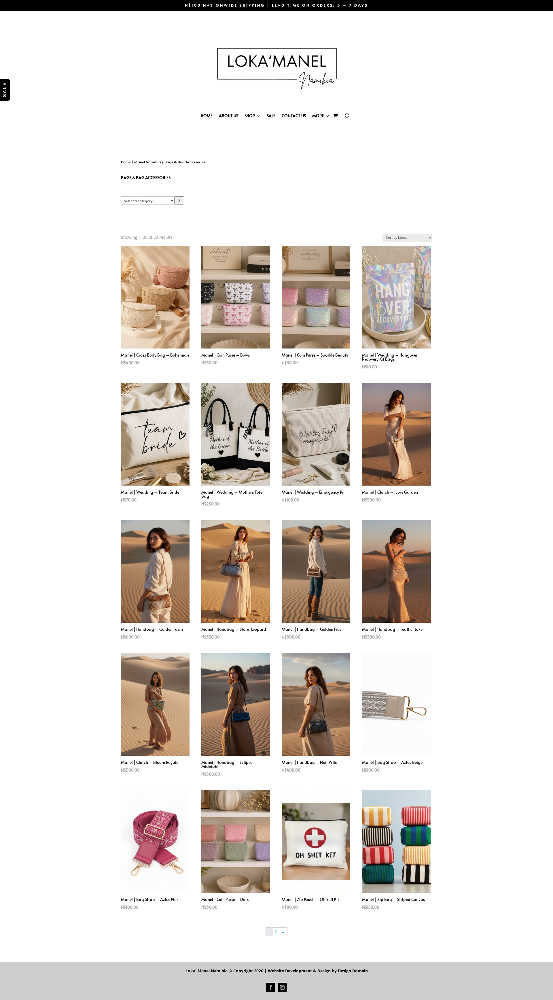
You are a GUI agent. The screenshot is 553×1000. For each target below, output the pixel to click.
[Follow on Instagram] (282, 987)
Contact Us (294, 115)
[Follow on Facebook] (270, 987)
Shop (250, 115)
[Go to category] (179, 200)
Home (207, 115)
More (318, 115)
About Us (228, 115)
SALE (271, 115)
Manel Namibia (147, 161)
